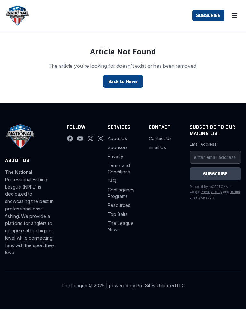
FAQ (112, 180)
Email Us (157, 147)
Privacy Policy (211, 192)
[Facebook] (70, 138)
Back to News (123, 81)
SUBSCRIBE (208, 15)
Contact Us (160, 138)
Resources (119, 205)
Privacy (115, 156)
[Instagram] (100, 138)
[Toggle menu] (234, 15)
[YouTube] (80, 138)
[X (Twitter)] (90, 138)
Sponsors (118, 147)
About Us (117, 138)
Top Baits (117, 214)
